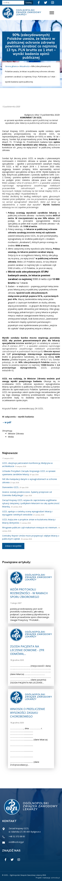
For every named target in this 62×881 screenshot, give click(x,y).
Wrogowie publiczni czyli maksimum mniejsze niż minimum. (30, 527)
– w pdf (7, 422)
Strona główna (11, 66)
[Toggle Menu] (51, 12)
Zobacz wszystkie (13, 545)
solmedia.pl (55, 878)
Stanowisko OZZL (10, 487)
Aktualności (24, 66)
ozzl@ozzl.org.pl (16, 842)
